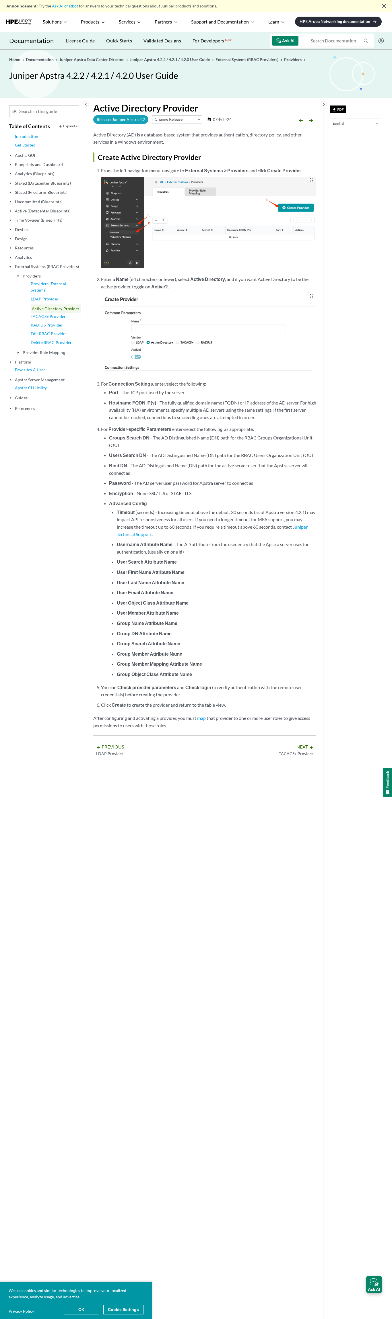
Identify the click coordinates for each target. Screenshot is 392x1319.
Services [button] (127, 22)
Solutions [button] (52, 22)
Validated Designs (162, 40)
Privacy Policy (21, 1311)
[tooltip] (338, 109)
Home (15, 59)
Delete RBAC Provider (51, 342)
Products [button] (90, 22)
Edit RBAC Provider (49, 333)
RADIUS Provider (47, 325)
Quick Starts (119, 40)
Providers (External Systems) (48, 286)
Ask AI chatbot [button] (65, 5)
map (201, 718)
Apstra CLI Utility (31, 387)
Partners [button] (163, 22)
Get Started (25, 144)
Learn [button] (273, 22)
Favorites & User (30, 369)
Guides (21, 397)
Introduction (26, 136)
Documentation (31, 40)
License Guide (80, 40)
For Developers (212, 40)
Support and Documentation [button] (220, 22)
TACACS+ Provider (48, 316)
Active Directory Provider (55, 308)
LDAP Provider (45, 298)
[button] (374, 1284)
